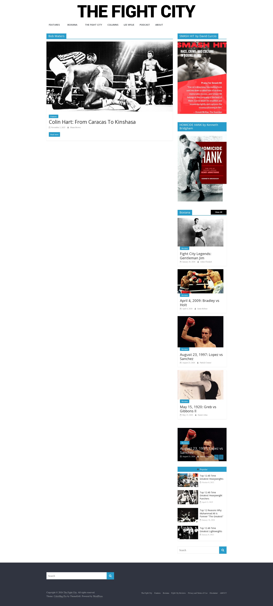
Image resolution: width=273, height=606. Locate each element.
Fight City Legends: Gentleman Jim (195, 255)
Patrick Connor (205, 362)
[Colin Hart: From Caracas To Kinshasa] (109, 43)
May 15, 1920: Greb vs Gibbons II (198, 408)
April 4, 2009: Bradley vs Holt (199, 302)
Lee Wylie (129, 24)
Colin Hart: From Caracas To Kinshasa (92, 121)
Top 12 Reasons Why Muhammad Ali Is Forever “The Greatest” (211, 510)
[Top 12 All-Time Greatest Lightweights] (189, 522)
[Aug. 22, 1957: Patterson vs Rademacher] (202, 429)
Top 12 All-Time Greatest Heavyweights (211, 474)
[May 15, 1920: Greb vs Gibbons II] (200, 371)
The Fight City (93, 24)
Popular (203, 466)
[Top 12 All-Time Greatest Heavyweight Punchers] (189, 486)
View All (218, 212)
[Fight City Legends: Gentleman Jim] (200, 219)
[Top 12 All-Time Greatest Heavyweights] (189, 470)
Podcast (145, 24)
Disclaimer (214, 589)
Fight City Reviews (178, 589)
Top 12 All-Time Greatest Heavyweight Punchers (211, 492)
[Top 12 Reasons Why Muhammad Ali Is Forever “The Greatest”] (189, 504)
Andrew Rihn (205, 453)
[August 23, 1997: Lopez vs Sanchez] (200, 317)
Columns (112, 24)
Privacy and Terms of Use (197, 589)
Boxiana (72, 24)
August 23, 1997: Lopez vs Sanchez (201, 356)
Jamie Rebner (202, 308)
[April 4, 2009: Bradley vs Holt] (200, 270)
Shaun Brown (75, 127)
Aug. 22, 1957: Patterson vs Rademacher (202, 447)
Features (54, 24)
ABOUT (159, 24)
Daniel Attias (203, 415)
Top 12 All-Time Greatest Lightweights (211, 526)
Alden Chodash (206, 261)
